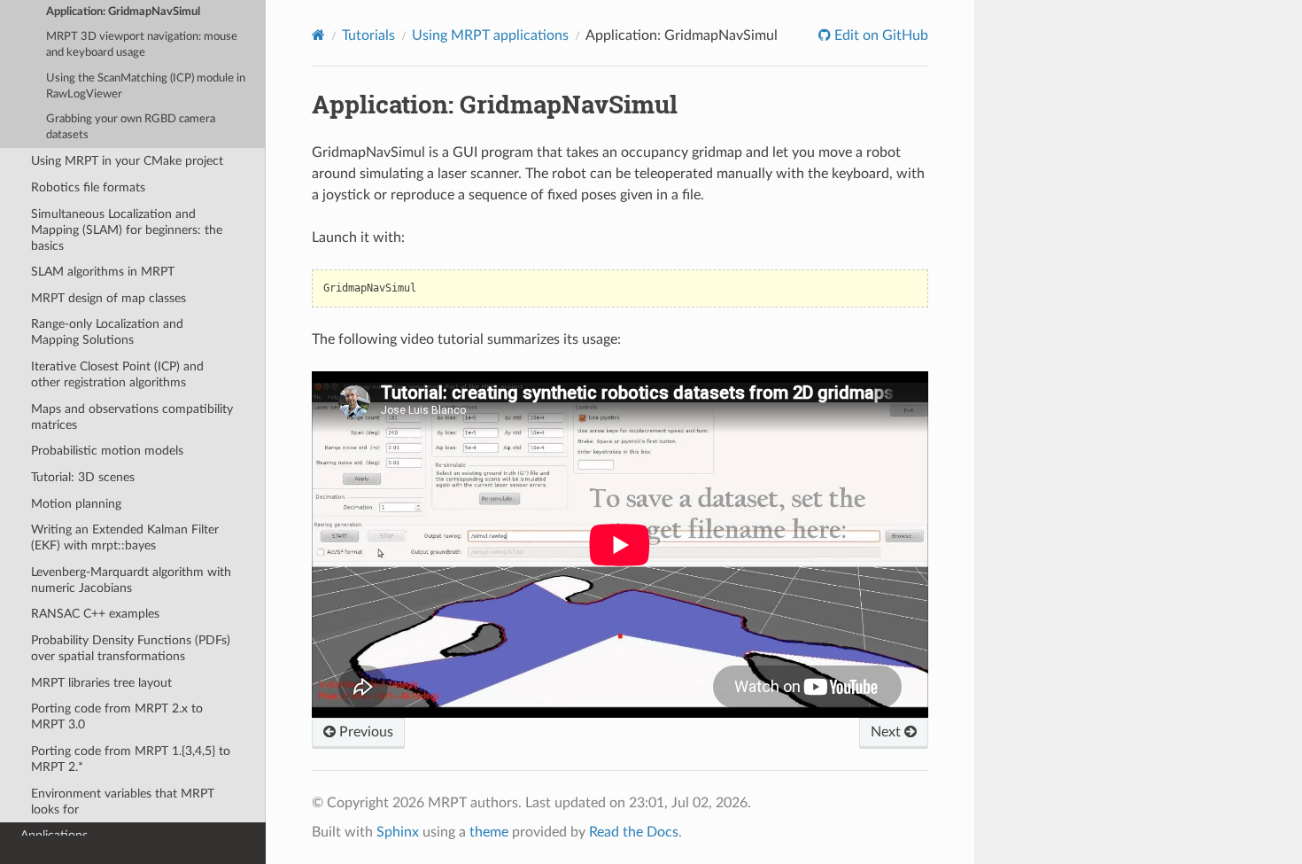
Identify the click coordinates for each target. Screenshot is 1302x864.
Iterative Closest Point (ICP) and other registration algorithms (117, 374)
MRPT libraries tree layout (101, 682)
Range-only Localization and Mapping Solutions (107, 331)
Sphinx (397, 832)
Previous (364, 732)
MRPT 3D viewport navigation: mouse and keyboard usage (141, 44)
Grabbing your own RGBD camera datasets (130, 127)
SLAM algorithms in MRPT (102, 271)
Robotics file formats (88, 187)
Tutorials (368, 35)
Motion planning (76, 503)
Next (887, 732)
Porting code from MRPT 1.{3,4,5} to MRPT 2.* (130, 759)
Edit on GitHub (879, 35)
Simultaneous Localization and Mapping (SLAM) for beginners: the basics (126, 230)
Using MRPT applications (490, 35)
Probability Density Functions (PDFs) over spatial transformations (130, 648)
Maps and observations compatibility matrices (132, 417)
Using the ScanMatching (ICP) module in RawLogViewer (145, 86)
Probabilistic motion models (107, 450)
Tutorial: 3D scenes (83, 477)
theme (488, 832)
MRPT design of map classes (108, 298)
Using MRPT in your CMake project (127, 160)
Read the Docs (633, 832)
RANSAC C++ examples (95, 613)
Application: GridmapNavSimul (123, 12)
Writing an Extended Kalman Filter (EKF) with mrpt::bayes (125, 537)
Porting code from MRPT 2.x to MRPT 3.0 (117, 716)
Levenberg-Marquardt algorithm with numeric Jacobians (131, 580)
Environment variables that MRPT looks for (122, 801)
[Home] (318, 35)
